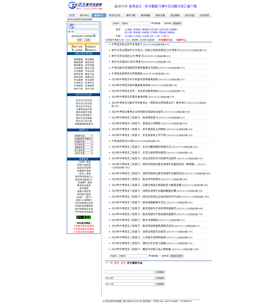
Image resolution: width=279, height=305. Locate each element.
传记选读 (83, 188)
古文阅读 (78, 71)
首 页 (72, 15)
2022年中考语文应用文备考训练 (130, 96)
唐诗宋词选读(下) (84, 179)
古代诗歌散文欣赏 (84, 203)
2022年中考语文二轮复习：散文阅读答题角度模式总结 (143, 225)
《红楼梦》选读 (84, 182)
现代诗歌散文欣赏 (84, 209)
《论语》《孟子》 (84, 197)
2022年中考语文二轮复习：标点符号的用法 (136, 179)
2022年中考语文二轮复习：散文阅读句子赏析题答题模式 (144, 214)
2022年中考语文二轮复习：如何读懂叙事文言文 (139, 202)
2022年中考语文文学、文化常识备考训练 (135, 91)
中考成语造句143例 (123, 141)
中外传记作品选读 (84, 212)
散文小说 (89, 68)
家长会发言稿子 (84, 115)
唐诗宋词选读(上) (84, 176)
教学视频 (145, 15)
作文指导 (204, 15)
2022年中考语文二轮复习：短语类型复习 (135, 117)
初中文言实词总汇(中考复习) (128, 56)
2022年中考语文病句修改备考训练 (131, 85)
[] (128, 36)
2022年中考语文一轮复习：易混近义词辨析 (136, 123)
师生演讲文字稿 (84, 112)
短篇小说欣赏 (84, 191)
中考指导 (78, 86)
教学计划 (89, 74)
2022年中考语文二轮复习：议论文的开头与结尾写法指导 (144, 158)
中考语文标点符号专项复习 (127, 44)
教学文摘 (160, 15)
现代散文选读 (84, 194)
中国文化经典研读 (84, 206)
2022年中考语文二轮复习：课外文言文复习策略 (139, 243)
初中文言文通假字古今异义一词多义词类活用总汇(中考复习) (146, 50)
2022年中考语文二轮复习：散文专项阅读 (135, 220)
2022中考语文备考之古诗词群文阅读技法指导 (137, 111)
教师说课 (78, 62)
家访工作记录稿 (84, 118)
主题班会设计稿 (84, 109)
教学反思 (78, 74)
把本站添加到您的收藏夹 (80, 19)
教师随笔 (78, 59)
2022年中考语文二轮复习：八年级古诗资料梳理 (139, 237)
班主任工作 (114, 15)
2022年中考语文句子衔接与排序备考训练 (135, 79)
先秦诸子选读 (84, 171)
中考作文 (78, 83)
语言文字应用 (84, 168)
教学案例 (78, 65)
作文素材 (78, 80)
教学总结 (78, 77)
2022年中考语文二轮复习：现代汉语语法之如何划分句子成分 (146, 196)
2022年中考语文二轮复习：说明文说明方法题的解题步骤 (144, 190)
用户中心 (84, 15)
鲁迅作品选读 (84, 185)
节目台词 (89, 71)
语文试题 (189, 15)
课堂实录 (89, 62)
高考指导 (89, 86)
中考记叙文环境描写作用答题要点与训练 (135, 67)
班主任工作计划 (84, 100)
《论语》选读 (84, 162)
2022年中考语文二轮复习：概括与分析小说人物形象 (141, 249)
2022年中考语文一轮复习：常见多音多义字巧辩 (139, 135)
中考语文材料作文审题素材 (127, 73)
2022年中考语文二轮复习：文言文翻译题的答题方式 (141, 146)
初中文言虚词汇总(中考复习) (128, 61)
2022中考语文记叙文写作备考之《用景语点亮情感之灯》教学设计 (149, 102)
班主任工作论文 (84, 106)
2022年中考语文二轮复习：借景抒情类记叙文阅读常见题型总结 (148, 173)
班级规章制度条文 (84, 124)
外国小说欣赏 (84, 165)
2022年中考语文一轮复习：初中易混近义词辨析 (139, 129)
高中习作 (89, 89)
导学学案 (89, 65)
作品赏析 (78, 68)
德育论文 (89, 77)
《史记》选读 (84, 173)
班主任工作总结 (84, 103)
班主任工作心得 (84, 121)
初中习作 (78, 89)
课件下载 (130, 15)
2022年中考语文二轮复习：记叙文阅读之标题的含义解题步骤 (146, 185)
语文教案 (175, 15)
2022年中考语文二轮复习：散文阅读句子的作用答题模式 (144, 208)
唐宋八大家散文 (84, 200)
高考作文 (89, 83)
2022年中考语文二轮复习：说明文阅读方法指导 (139, 231)
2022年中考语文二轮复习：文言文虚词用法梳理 (139, 152)
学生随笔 (89, 59)
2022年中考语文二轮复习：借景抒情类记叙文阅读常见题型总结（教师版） (154, 164)
